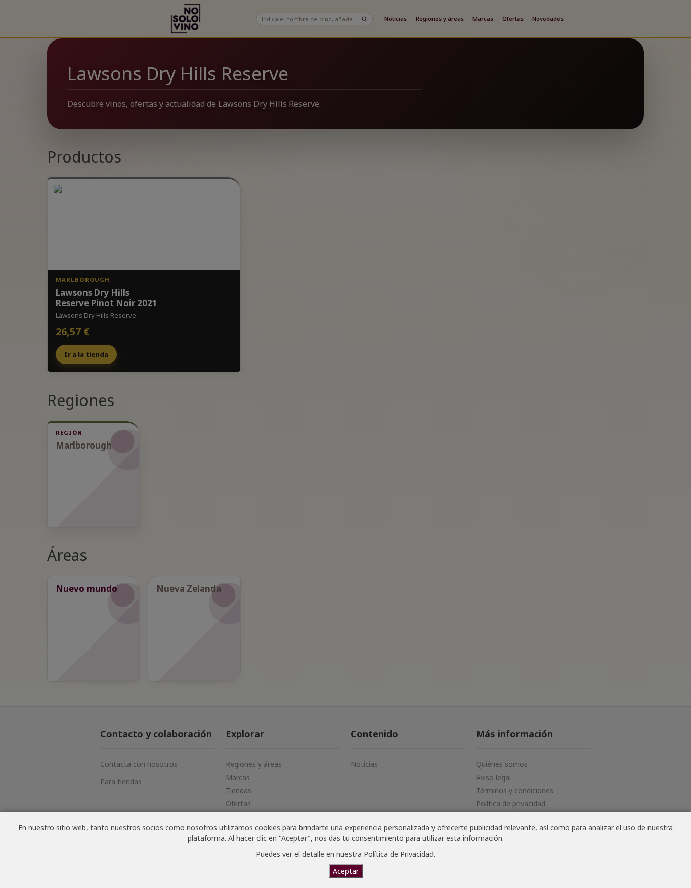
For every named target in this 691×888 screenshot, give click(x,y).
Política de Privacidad (399, 854)
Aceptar (346, 871)
